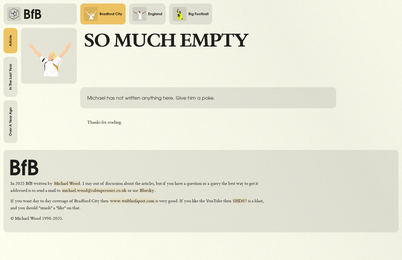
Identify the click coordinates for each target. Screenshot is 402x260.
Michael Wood (67, 183)
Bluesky (147, 190)
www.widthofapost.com (132, 200)
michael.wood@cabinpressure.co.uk (94, 190)
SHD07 (240, 200)
